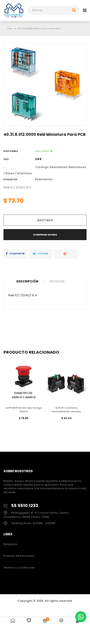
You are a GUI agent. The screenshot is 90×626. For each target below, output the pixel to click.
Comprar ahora (45, 234)
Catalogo (42, 167)
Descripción (27, 281)
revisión (57, 281)
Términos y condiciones (19, 567)
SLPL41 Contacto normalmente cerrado (66, 409)
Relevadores (58, 167)
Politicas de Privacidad (18, 556)
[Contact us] (80, 616)
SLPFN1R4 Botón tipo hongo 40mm (24, 409)
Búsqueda (10, 544)
